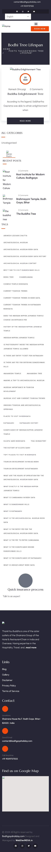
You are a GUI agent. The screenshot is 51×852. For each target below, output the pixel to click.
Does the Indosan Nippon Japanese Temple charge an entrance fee (23, 318)
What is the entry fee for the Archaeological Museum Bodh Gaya (21, 531)
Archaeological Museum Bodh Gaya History (25, 256)
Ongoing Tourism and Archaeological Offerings (22, 407)
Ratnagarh (9, 423)
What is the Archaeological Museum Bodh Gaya (24, 520)
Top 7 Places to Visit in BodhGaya (20, 455)
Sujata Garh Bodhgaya (14, 441)
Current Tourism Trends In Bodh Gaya (22, 298)
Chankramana (26, 277)
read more (31, 647)
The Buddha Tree (26, 213)
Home (6, 49)
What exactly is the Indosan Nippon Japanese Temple (21, 489)
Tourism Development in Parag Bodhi (21, 462)
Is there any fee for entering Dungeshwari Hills (24, 365)
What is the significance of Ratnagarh (22, 558)
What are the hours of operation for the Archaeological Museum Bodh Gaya (24, 478)
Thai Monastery (38, 441)
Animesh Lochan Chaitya (15, 236)
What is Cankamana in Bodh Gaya (19, 497)
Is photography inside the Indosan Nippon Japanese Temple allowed (24, 347)
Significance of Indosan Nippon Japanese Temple (23, 432)
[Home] (6, 26)
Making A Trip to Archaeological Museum (24, 380)
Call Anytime (7, 755)
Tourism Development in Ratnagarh (21, 469)
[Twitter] (28, 11)
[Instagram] (23, 11)
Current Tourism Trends (15, 291)
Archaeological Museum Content (20, 263)
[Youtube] (34, 11)
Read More (25, 121)
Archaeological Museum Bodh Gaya (21, 249)
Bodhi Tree (9, 277)
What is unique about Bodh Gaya (19, 565)
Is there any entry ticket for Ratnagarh (23, 356)
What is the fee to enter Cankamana (21, 540)
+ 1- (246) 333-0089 (13, 603)
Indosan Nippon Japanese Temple (19, 338)
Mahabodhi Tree (34, 373)
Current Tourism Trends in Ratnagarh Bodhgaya (22, 307)
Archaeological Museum (16, 243)
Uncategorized (9, 142)
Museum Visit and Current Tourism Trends (24, 398)
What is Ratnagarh (13, 511)
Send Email (7, 737)
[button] (36, 24)
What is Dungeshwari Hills (16, 504)
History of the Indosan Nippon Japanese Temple (23, 329)
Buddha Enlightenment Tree (25, 94)
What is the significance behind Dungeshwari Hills (19, 549)
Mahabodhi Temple (12, 373)
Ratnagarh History (29, 423)
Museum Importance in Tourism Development (19, 389)
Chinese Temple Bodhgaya (16, 284)
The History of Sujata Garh (17, 448)
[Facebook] (17, 11)
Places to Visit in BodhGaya (17, 416)
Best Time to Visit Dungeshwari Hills (22, 270)
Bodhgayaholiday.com (13, 836)
